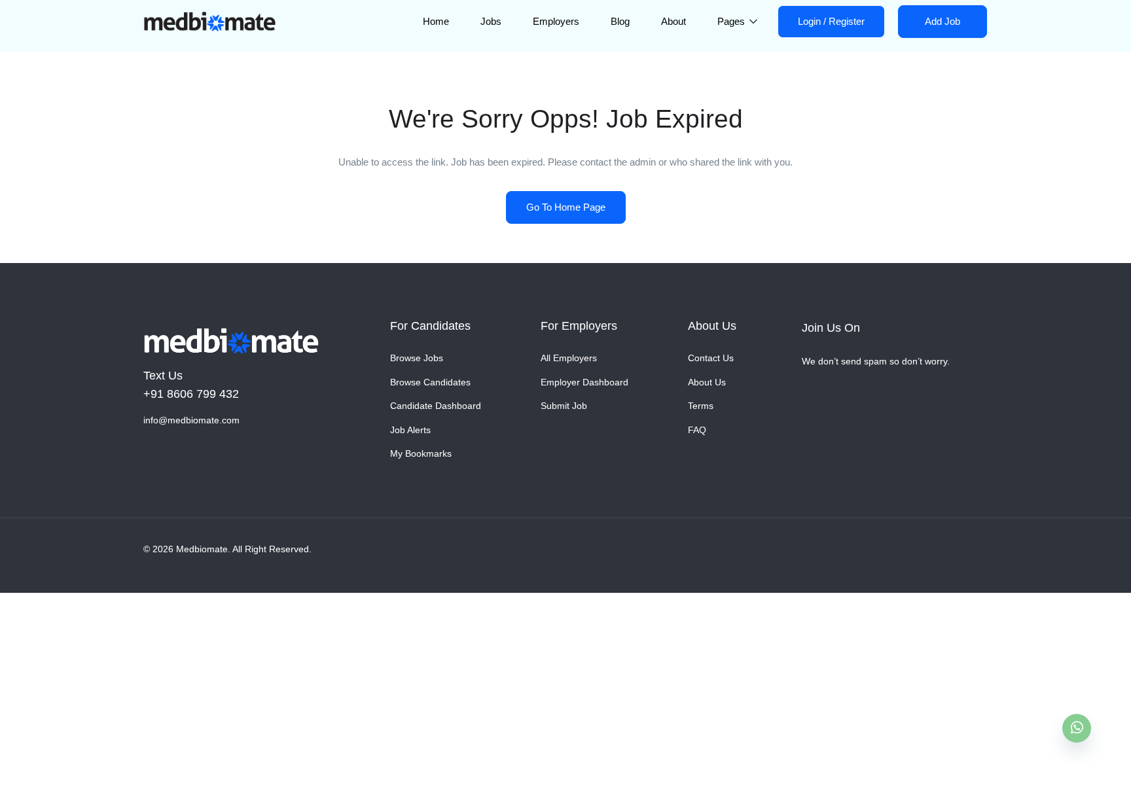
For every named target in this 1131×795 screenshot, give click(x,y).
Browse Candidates (430, 382)
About (673, 21)
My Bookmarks (421, 453)
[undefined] (1076, 728)
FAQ (697, 430)
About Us (707, 382)
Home (436, 21)
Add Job (942, 21)
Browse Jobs (416, 358)
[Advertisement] (392, 689)
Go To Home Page (565, 207)
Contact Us (711, 358)
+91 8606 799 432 (191, 393)
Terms (700, 405)
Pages (732, 21)
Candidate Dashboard (435, 405)
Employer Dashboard (584, 382)
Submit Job (564, 405)
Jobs (490, 21)
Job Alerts (410, 430)
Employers (556, 21)
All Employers (569, 358)
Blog (620, 21)
